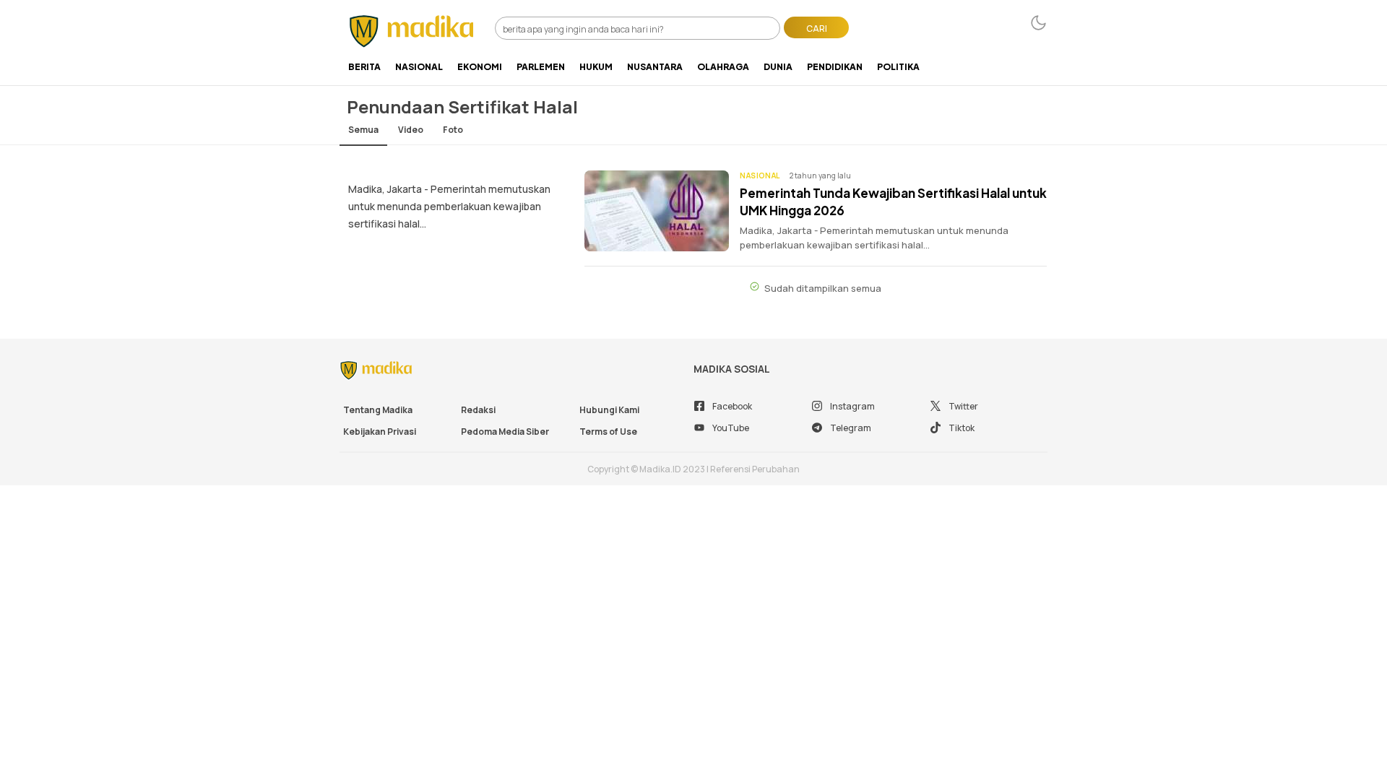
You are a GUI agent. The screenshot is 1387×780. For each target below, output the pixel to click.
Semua (363, 130)
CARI (816, 28)
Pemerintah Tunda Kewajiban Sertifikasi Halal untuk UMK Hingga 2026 (893, 201)
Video (410, 130)
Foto (453, 130)
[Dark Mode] (1038, 23)
